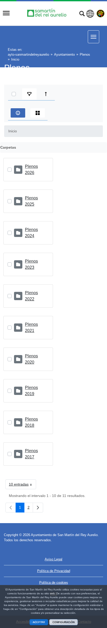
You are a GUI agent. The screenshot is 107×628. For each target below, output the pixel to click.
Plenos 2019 (31, 390)
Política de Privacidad (53, 571)
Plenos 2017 (31, 454)
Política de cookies (53, 582)
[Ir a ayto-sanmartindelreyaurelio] (47, 13)
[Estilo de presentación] (37, 113)
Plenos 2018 (31, 422)
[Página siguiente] (38, 507)
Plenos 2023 (31, 264)
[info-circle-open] (18, 113)
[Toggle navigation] (6, 13)
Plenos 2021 (31, 327)
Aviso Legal (53, 559)
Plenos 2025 (31, 201)
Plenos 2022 (31, 296)
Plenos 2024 (31, 232)
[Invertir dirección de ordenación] (47, 94)
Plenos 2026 (31, 169)
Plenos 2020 (31, 359)
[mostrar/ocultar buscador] (82, 14)
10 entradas (22, 485)
